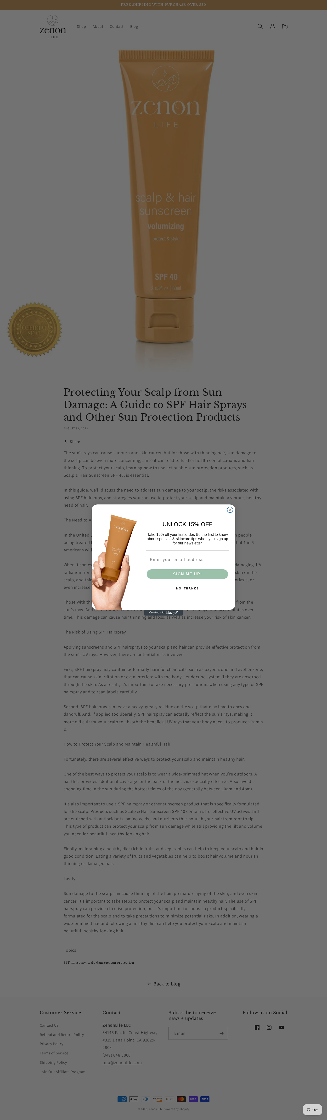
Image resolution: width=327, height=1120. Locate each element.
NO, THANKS (187, 588)
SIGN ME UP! (187, 574)
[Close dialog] (230, 510)
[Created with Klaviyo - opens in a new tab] (163, 613)
